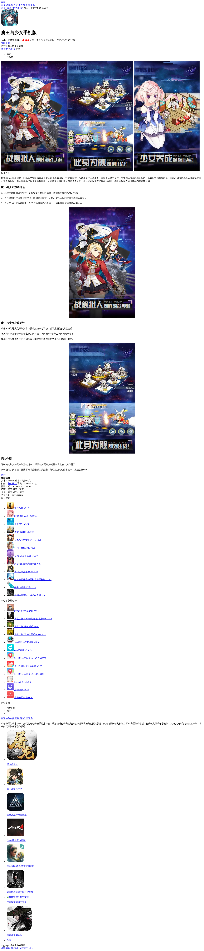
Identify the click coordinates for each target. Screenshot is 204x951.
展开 (3, 475)
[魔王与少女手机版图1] (34, 170)
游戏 (8, 5)
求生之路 (20, 5)
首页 (3, 5)
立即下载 (5, 43)
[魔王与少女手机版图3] (167, 170)
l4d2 (3, 2)
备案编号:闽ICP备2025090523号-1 (17, 948)
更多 (30, 718)
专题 (28, 5)
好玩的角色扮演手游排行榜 (14, 718)
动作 (3, 49)
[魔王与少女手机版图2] (100, 170)
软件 (13, 5)
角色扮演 (17, 8)
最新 (33, 5)
